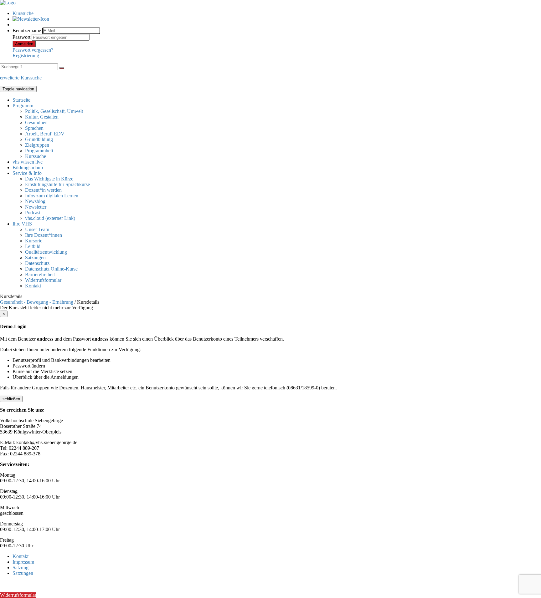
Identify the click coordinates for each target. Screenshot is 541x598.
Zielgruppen (37, 145)
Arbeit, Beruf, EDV (44, 133)
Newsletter (35, 207)
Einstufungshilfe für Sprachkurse (57, 184)
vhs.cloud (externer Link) (50, 218)
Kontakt (33, 285)
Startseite (21, 100)
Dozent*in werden (43, 190)
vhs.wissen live (28, 162)
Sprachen (34, 128)
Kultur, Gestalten (42, 116)
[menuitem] (277, 13)
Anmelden (24, 44)
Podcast (32, 212)
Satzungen (35, 257)
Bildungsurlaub (28, 167)
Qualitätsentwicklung (46, 252)
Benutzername (27, 30)
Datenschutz (37, 263)
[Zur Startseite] (8, 2)
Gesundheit (36, 122)
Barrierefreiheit (40, 274)
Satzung (20, 567)
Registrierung (26, 55)
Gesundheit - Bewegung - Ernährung (36, 302)
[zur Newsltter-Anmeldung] (31, 19)
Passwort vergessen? (33, 50)
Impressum (23, 562)
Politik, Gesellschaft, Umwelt (54, 111)
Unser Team (37, 229)
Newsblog (35, 201)
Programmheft (39, 150)
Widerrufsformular (43, 280)
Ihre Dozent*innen (43, 235)
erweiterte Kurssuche (21, 77)
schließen (11, 399)
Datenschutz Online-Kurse (51, 268)
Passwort (21, 37)
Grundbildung (39, 139)
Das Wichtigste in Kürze (49, 178)
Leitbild (32, 246)
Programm (23, 105)
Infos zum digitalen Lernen (51, 195)
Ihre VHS (22, 223)
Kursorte (33, 240)
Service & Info (27, 173)
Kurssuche (23, 13)
